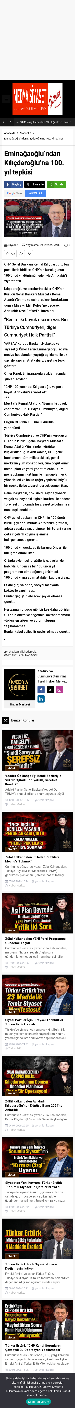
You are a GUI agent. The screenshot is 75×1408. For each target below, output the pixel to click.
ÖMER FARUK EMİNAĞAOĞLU (21, 655)
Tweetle (38, 184)
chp (11, 651)
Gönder (60, 184)
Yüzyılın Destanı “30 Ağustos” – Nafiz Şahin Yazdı (46, 122)
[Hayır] (70, 1390)
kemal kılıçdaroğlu (25, 651)
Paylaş (16, 184)
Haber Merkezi (20, 704)
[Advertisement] (37, 40)
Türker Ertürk (16, 1048)
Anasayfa (9, 133)
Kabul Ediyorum (38, 1401)
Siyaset (13, 245)
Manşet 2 (25, 133)
